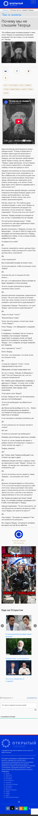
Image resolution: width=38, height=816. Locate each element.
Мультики (9, 775)
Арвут (7, 795)
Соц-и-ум (8, 782)
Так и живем (11, 14)
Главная (5, 10)
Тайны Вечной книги (12, 797)
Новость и (9, 777)
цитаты (6, 93)
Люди (7, 773)
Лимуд (8, 793)
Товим (8, 792)
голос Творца (13, 85)
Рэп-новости (9, 780)
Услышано (9, 786)
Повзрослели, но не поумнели (17, 658)
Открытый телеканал (19, 540)
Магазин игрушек (11, 790)
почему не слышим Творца (12, 89)
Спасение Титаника (12, 784)
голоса (21, 85)
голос (5, 85)
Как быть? (9, 788)
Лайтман (28, 85)
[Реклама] (19, 575)
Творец (30, 89)
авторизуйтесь (32, 698)
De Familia (9, 779)
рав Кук (24, 89)
